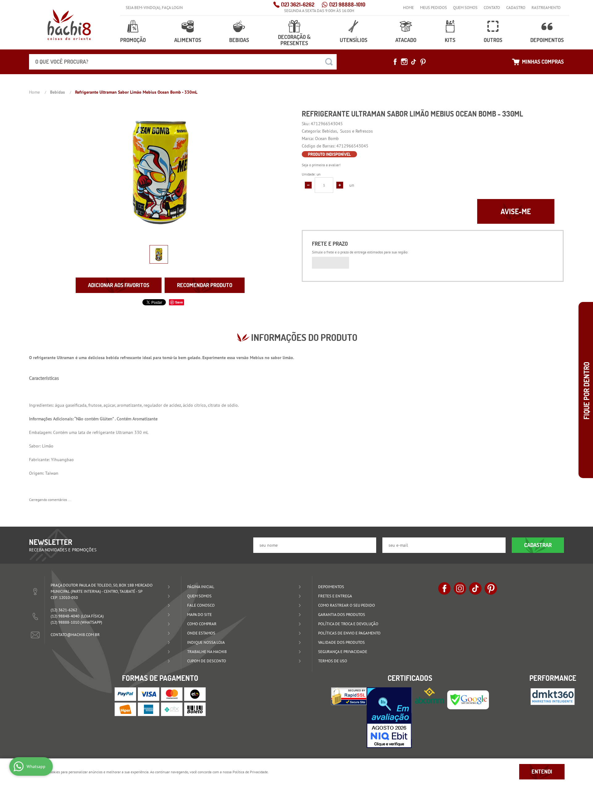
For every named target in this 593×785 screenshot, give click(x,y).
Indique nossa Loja (206, 642)
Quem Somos (465, 7)
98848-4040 (65, 616)
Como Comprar (202, 623)
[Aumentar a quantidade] (339, 185)
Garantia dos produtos (341, 614)
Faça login (172, 7)
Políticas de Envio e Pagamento (349, 633)
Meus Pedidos (433, 7)
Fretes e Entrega (335, 596)
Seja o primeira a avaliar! (321, 165)
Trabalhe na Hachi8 (207, 651)
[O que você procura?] (329, 62)
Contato (492, 7)
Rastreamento (546, 7)
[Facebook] (395, 61)
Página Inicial (200, 586)
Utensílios (353, 40)
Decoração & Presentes (294, 40)
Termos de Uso (332, 661)
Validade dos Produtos (341, 642)
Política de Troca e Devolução (348, 623)
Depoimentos (547, 40)
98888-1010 (347, 4)
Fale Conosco (201, 605)
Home (408, 7)
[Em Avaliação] (389, 717)
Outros (493, 40)
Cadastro (515, 7)
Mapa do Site (199, 614)
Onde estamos (201, 633)
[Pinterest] (422, 61)
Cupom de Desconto (206, 661)
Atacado (405, 40)
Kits (450, 40)
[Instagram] (404, 61)
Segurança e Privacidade (342, 651)
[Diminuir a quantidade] (308, 185)
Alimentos (187, 40)
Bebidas (239, 40)
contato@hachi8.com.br (75, 634)
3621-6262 (297, 4)
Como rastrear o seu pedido (346, 605)
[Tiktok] (413, 61)
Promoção (133, 40)
